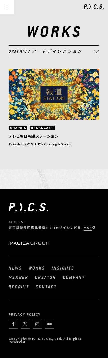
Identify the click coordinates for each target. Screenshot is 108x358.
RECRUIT (19, 286)
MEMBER (18, 277)
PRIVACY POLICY (25, 314)
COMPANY (74, 277)
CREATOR (45, 277)
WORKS (37, 268)
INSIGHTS (63, 268)
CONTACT (46, 286)
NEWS (15, 268)
